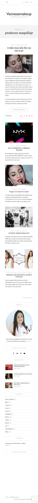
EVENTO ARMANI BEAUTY (19, 233)
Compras (18, 145)
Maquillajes (19, 44)
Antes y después (11, 272)
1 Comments (8, 115)
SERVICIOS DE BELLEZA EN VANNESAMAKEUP (21, 366)
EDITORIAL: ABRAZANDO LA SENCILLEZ (22, 384)
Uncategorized (9, 429)
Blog (12, 44)
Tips (25, 44)
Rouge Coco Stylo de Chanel (19, 192)
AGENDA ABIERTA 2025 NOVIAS (23, 374)
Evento (18, 230)
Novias (24, 272)
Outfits (7, 420)
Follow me (7, 445)
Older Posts (27, 297)
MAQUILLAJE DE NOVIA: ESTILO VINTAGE (19, 276)
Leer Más (29, 341)
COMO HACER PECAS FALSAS (19, 49)
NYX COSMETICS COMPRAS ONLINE (19, 149)
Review (24, 145)
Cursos (7, 408)
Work (30, 272)
